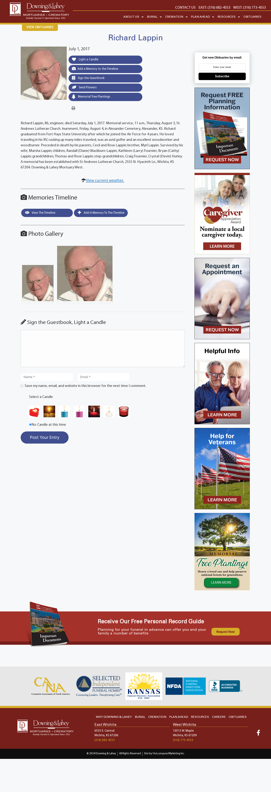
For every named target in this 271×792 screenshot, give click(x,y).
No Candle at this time (49, 425)
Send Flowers (87, 87)
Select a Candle (41, 397)
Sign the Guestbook (91, 78)
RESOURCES (227, 16)
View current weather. (105, 181)
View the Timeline (43, 212)
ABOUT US (131, 16)
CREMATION (174, 16)
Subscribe (222, 76)
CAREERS (219, 717)
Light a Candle (88, 59)
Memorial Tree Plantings (93, 96)
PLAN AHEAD (200, 16)
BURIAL (152, 16)
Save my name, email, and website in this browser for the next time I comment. (85, 386)
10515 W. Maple (183, 730)
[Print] (73, 108)
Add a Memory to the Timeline (97, 68)
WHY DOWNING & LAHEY (114, 717)
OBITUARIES (252, 16)
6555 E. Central (104, 730)
